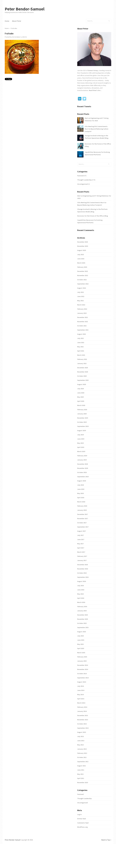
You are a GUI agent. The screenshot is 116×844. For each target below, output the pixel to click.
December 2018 (82, 464)
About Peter (16, 21)
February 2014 (82, 707)
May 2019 (80, 443)
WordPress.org (82, 827)
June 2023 (80, 259)
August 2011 (81, 766)
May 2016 (80, 594)
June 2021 (80, 342)
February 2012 (82, 753)
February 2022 (82, 309)
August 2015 (81, 632)
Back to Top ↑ (106, 840)
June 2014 (80, 690)
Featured (80, 176)
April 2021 (80, 351)
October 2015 (82, 623)
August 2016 (81, 581)
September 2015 (82, 627)
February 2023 (82, 267)
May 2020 (80, 397)
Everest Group (93, 70)
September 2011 (82, 762)
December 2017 (82, 514)
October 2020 (82, 376)
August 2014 (81, 682)
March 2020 (81, 405)
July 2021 (80, 338)
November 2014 (82, 669)
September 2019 (82, 426)
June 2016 (80, 590)
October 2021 (82, 326)
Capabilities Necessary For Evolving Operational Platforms (97, 153)
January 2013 (82, 749)
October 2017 (82, 523)
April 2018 (80, 498)
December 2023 (82, 242)
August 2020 (81, 384)
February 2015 (82, 657)
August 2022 (81, 288)
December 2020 (82, 368)
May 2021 (80, 347)
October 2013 (82, 724)
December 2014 (82, 665)
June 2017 (80, 539)
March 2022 (81, 305)
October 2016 (82, 573)
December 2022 (82, 271)
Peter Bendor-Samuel (25, 9)
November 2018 (82, 468)
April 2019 (80, 447)
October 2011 (82, 757)
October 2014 (82, 674)
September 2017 (82, 527)
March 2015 (81, 653)
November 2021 (82, 322)
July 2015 (80, 636)
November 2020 (82, 372)
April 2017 (80, 548)
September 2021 (82, 330)
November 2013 (82, 720)
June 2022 (80, 296)
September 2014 (82, 678)
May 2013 (80, 745)
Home (7, 21)
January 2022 (82, 313)
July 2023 (80, 254)
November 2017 (82, 518)
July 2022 (80, 292)
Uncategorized (82, 184)
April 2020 (80, 401)
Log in (79, 814)
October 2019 (82, 422)
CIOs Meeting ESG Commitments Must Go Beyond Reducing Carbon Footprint (96, 128)
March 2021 (81, 355)
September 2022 (82, 284)
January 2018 (82, 510)
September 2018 (82, 477)
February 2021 (82, 359)
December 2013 (82, 715)
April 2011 (80, 778)
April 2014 (80, 699)
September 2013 (82, 728)
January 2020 (82, 414)
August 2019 (81, 430)
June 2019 (80, 439)
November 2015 (82, 619)
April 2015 (80, 648)
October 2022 (82, 280)
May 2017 (80, 544)
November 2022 (82, 275)
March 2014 (81, 703)
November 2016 (82, 569)
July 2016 (80, 586)
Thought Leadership (84, 180)
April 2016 (80, 598)
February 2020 (82, 410)
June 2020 (80, 393)
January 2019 (82, 460)
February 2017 (82, 556)
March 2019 (81, 451)
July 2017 (80, 535)
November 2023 (82, 246)
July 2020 (80, 389)
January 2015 (82, 661)
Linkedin (79, 99)
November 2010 (82, 782)
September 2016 (82, 577)
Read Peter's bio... (95, 90)
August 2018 (81, 481)
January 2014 (82, 711)
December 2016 (82, 565)
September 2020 (82, 380)
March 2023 (81, 263)
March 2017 (81, 552)
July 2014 (80, 686)
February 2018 (82, 506)
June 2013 (80, 741)
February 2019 (82, 456)
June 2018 (80, 489)
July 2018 (80, 485)
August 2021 (81, 334)
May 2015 (80, 644)
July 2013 (80, 736)
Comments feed (82, 823)
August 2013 (81, 732)
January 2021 (82, 363)
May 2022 (80, 301)
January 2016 (82, 611)
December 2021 (82, 317)
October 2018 (82, 472)
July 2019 (80, 435)
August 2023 (81, 250)
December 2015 (82, 615)
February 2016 (82, 606)
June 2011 (80, 770)
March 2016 (81, 602)
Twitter (84, 99)
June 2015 (80, 640)
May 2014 (80, 694)
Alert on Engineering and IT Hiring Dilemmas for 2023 (96, 119)
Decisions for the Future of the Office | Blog (98, 145)
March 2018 (81, 502)
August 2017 (81, 531)
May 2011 (80, 774)
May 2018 (80, 493)
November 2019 (82, 418)
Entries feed (81, 819)
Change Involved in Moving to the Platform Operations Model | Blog (96, 137)
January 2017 (82, 560)
